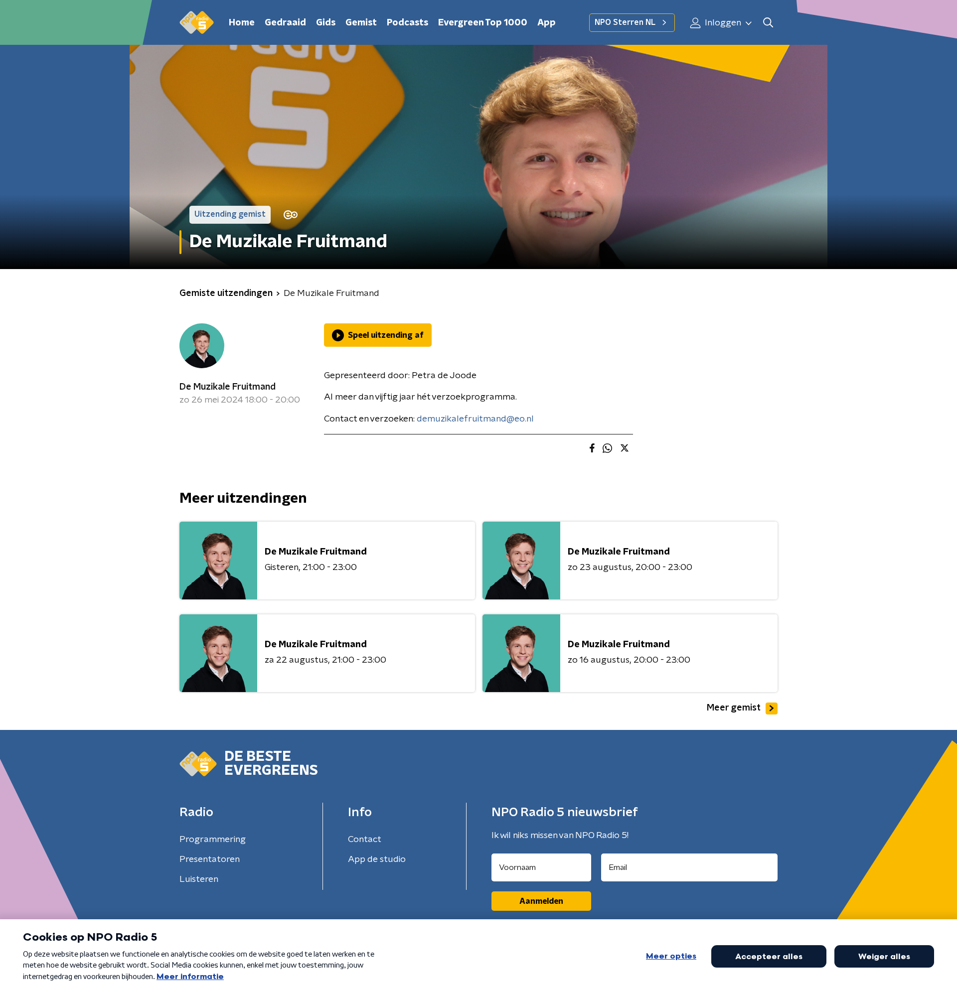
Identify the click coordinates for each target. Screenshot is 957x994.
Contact (364, 839)
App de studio (377, 859)
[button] (768, 22)
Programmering (212, 839)
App (546, 22)
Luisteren (198, 879)
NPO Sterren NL (625, 22)
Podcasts (407, 22)
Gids (325, 22)
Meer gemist (734, 708)
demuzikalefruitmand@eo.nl (475, 419)
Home (242, 22)
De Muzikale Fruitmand (227, 387)
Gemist (361, 22)
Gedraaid (285, 22)
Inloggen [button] (722, 22)
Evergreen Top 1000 (482, 22)
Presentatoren (209, 859)
